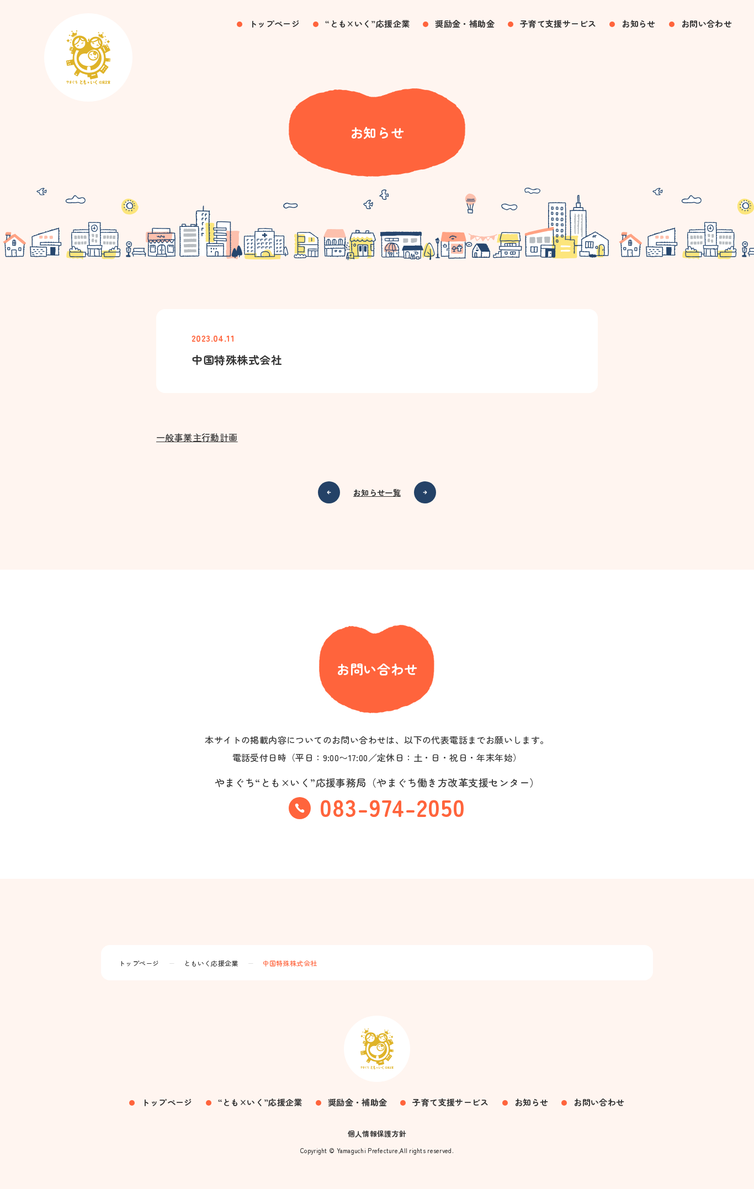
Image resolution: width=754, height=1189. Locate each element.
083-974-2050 (393, 806)
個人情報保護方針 (377, 1133)
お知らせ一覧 (377, 492)
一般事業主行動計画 (197, 437)
